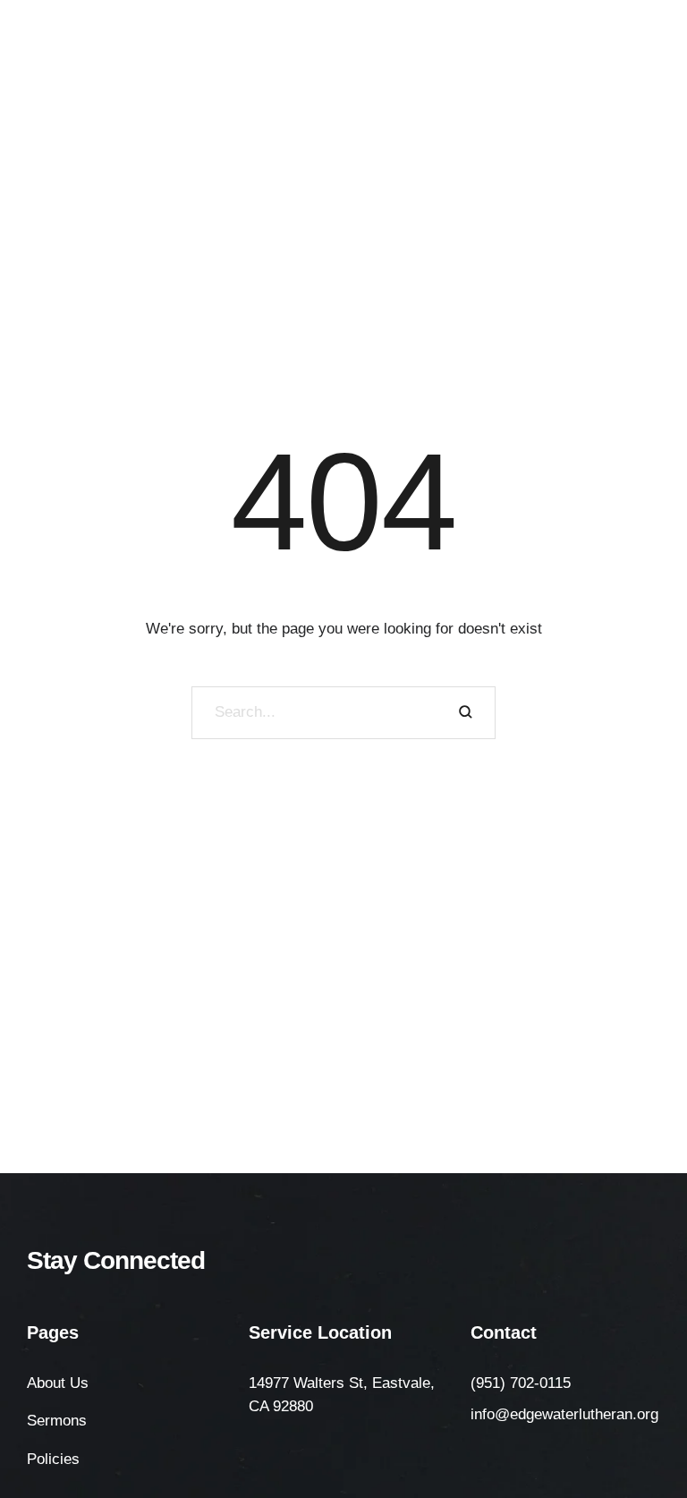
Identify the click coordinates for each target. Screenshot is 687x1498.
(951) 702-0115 (521, 1383)
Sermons (57, 1420)
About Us (58, 1383)
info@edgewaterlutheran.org (564, 1414)
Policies (53, 1459)
